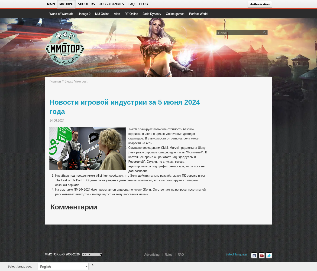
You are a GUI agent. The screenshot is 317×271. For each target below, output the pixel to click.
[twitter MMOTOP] (269, 255)
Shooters (86, 4)
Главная (55, 81)
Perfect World (198, 14)
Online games (175, 14)
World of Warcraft (61, 14)
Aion (117, 14)
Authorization (260, 4)
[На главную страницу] (65, 48)
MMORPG (66, 4)
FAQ (132, 4)
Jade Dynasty (152, 14)
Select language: (19, 266)
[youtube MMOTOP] (262, 255)
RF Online (131, 14)
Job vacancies (112, 4)
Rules (168, 254)
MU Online (102, 14)
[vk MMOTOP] (254, 255)
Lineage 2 (84, 14)
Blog (143, 4)
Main (51, 4)
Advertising (151, 254)
